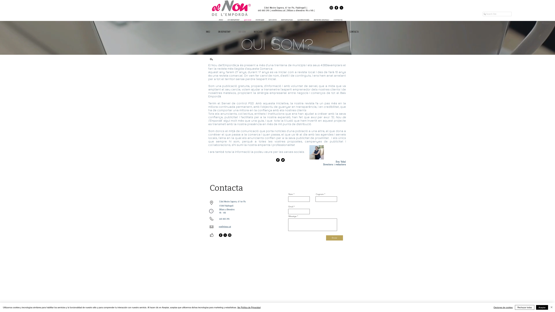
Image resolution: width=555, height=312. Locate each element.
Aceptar (542, 307)
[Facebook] (336, 8)
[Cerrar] (551, 307)
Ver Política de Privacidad (249, 307)
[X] (341, 8)
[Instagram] (331, 8)
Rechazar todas (524, 307)
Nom (290, 194)
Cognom (320, 194)
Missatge (292, 216)
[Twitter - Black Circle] (283, 160)
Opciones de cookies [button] (503, 307)
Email (290, 207)
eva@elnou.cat (278, 10)
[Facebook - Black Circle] (278, 160)
